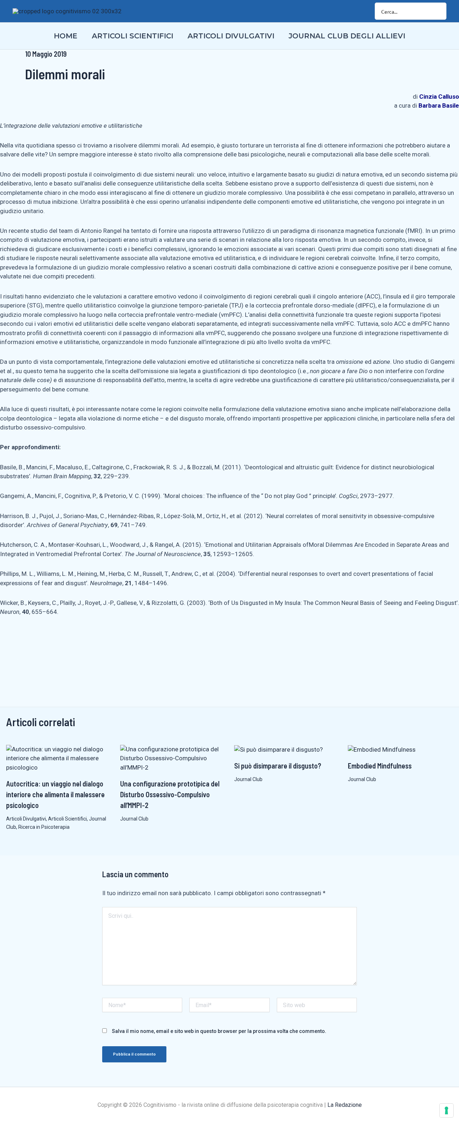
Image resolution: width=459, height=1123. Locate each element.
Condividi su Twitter (50, 640)
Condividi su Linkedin (29, 640)
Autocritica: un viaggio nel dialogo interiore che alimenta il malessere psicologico (55, 794)
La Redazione (344, 1104)
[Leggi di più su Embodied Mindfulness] (382, 749)
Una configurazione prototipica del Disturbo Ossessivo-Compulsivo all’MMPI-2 (169, 794)
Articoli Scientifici (67, 819)
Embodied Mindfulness (380, 765)
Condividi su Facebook (8, 640)
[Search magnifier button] (438, 11)
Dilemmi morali (65, 74)
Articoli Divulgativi (26, 819)
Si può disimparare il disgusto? (277, 765)
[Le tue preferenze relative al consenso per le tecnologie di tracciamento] (446, 1110)
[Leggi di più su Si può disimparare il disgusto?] (278, 749)
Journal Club (134, 819)
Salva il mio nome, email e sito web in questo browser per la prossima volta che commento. (219, 1031)
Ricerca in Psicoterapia (44, 827)
